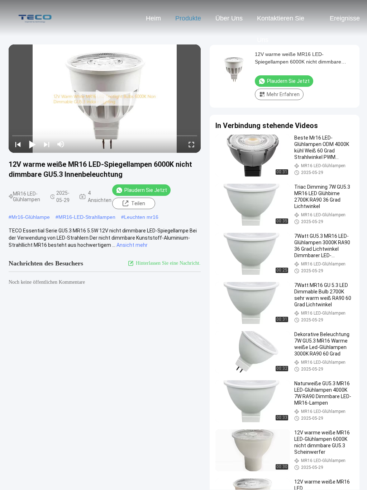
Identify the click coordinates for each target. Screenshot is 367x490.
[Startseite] (35, 18)
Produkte (188, 18)
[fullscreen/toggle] (191, 144)
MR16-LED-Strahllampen (86, 217)
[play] (105, 99)
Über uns (229, 18)
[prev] (18, 144)
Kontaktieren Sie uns (280, 22)
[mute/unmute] (61, 144)
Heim (153, 18)
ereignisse (345, 18)
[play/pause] (32, 144)
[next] (46, 144)
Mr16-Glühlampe (30, 217)
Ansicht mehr (132, 245)
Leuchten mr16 (141, 217)
